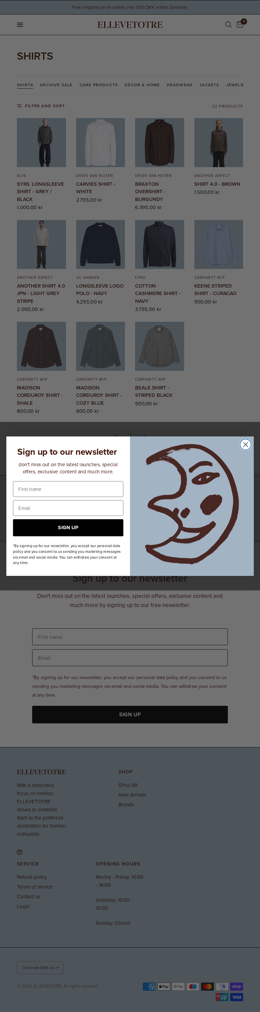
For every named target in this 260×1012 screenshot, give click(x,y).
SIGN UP (68, 527)
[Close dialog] (245, 444)
